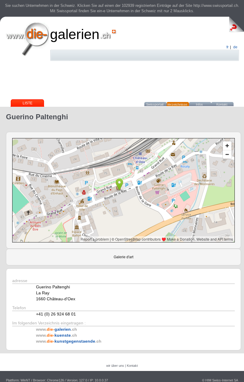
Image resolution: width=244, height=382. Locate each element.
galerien (74, 34)
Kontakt (221, 104)
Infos (199, 104)
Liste (27, 103)
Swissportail (154, 104)
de (235, 47)
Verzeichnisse (177, 104)
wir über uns (115, 365)
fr (227, 47)
